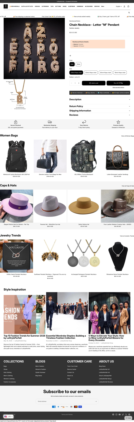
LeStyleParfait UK (104, 369)
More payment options (118, 87)
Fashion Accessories (10, 382)
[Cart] (128, 6)
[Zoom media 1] (34, 48)
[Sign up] (96, 401)
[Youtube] (120, 414)
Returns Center (71, 369)
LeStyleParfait (11, 414)
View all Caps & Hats (128, 186)
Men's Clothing (8, 375)
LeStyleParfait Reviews (106, 382)
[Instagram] (116, 414)
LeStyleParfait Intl (104, 372)
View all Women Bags (127, 136)
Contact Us (70, 372)
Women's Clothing (9, 378)
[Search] (129, 13)
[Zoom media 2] (19, 94)
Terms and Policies (67, 414)
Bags (5, 366)
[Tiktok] (123, 414)
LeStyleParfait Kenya (105, 378)
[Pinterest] (129, 414)
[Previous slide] (2, 156)
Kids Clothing (7, 372)
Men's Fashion (39, 366)
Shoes (5, 369)
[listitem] (102, 6)
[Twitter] (126, 414)
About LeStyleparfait (105, 375)
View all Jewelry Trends (127, 236)
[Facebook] (113, 414)
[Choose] (30, 170)
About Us (70, 375)
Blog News (38, 375)
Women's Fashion (40, 369)
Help (68, 378)
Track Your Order (72, 366)
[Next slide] (30, 156)
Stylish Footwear (40, 372)
